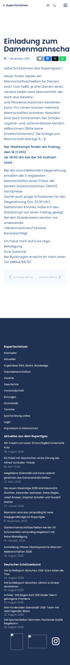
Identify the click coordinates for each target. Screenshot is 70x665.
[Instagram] (48, 5)
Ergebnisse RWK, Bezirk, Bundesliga (26, 365)
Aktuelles (10, 359)
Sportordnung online (17, 416)
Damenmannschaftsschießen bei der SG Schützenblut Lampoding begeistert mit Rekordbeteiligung (30, 532)
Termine (9, 409)
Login (7, 422)
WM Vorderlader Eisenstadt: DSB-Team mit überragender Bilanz (31, 609)
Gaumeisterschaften (17, 372)
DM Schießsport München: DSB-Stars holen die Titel (33, 572)
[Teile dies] (47, 58)
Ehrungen (10, 397)
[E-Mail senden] (40, 58)
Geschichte (11, 384)
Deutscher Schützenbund (22, 564)
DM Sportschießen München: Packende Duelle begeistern (33, 621)
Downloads (11, 403)
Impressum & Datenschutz (21, 428)
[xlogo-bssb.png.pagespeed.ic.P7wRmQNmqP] (17, 641)
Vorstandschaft (14, 390)
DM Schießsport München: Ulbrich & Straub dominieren (31, 584)
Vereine (9, 378)
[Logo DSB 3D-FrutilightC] (37, 641)
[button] (54, 5)
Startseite (10, 353)
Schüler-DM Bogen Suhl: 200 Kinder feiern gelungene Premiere (30, 597)
